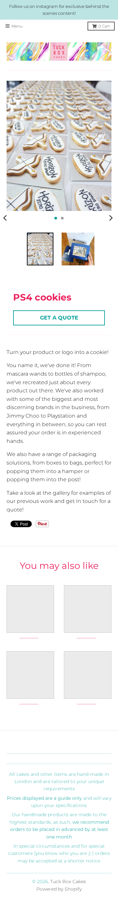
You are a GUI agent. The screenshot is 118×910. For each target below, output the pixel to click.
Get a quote (59, 318)
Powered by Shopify (59, 889)
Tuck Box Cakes (68, 881)
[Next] (111, 218)
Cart (104, 26)
